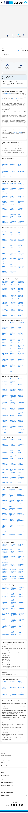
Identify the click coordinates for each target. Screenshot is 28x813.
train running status (16, 98)
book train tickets (7, 93)
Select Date (20, 83)
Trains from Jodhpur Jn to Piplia (9, 674)
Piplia (4, 85)
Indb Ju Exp (4, 81)
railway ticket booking (17, 132)
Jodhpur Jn (13, 85)
